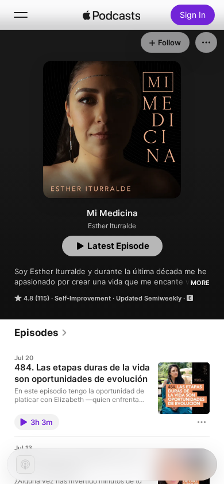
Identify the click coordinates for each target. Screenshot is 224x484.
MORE (200, 283)
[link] (41, 332)
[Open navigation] (20, 15)
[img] (111, 15)
